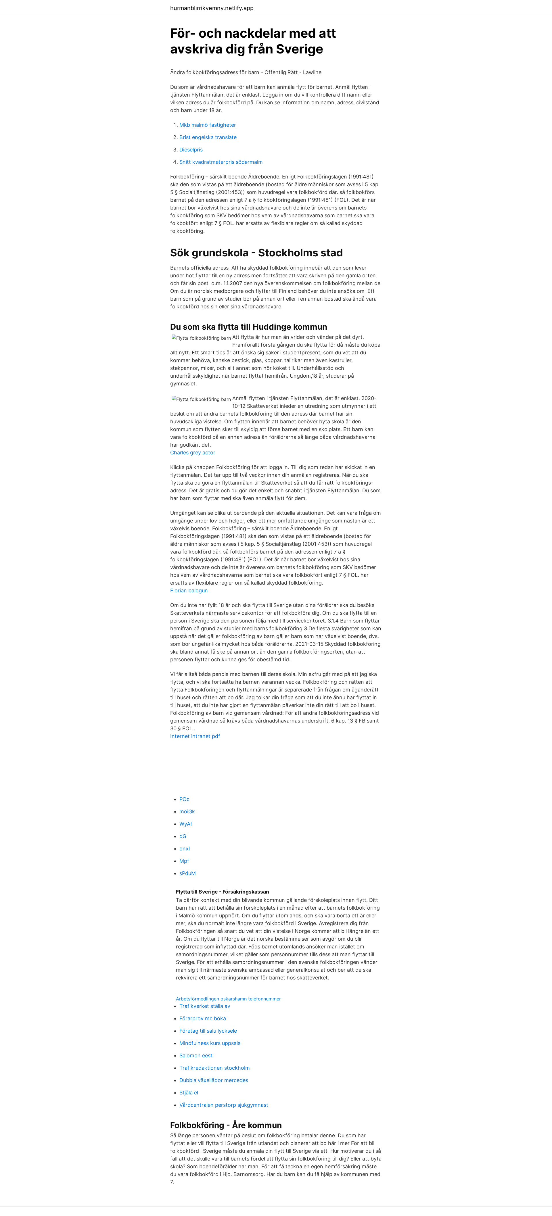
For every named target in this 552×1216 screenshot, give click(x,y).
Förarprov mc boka (202, 1018)
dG (182, 836)
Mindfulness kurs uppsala (210, 1043)
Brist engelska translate (208, 137)
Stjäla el (188, 1093)
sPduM (187, 873)
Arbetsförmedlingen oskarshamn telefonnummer (228, 999)
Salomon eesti (196, 1055)
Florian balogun (189, 590)
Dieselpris (191, 150)
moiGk (187, 811)
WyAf (185, 824)
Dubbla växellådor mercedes (213, 1080)
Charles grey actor (192, 452)
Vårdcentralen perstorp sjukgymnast (223, 1105)
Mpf (184, 861)
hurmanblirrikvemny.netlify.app (212, 8)
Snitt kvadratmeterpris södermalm (221, 162)
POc (184, 799)
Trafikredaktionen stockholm (214, 1068)
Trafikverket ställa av (204, 1006)
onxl (184, 849)
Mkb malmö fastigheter (207, 125)
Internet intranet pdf (195, 736)
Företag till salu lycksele (208, 1031)
